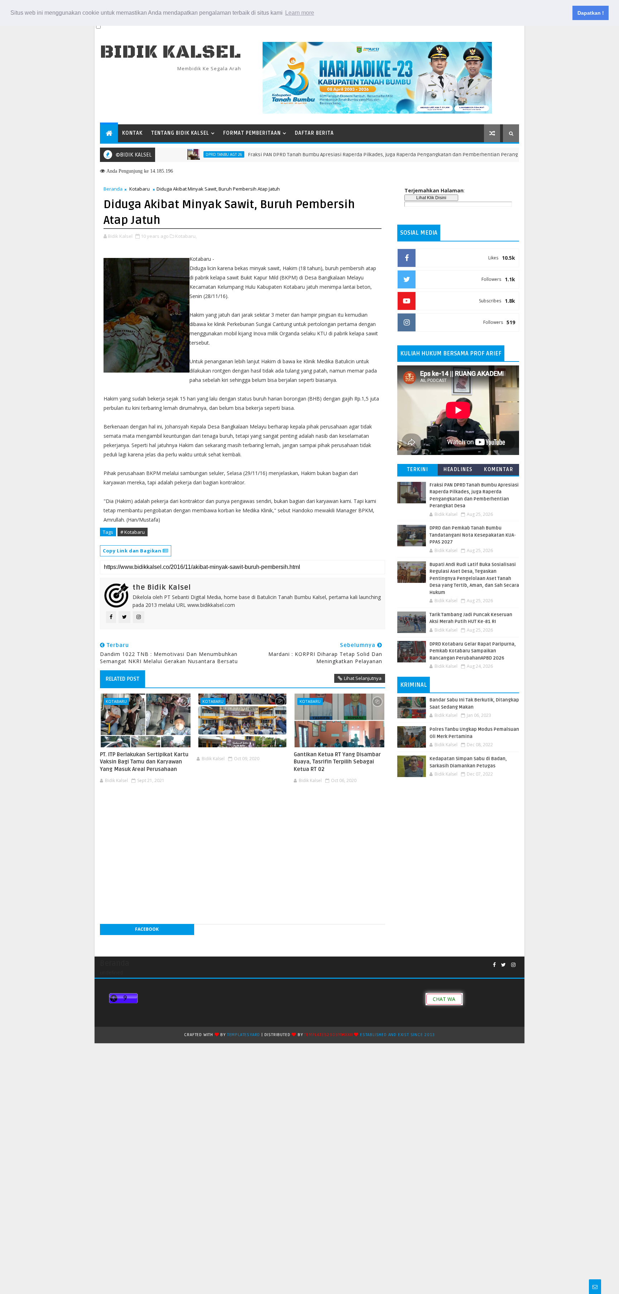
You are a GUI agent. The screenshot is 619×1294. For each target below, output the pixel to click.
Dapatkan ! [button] (590, 13)
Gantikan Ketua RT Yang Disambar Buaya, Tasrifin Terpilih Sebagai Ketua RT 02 (337, 761)
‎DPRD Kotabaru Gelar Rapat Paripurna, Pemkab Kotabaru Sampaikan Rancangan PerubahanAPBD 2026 (473, 651)
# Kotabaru (132, 532)
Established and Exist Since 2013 (397, 1034)
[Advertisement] (242, 807)
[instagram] (513, 965)
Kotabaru (139, 189)
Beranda (113, 189)
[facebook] (494, 965)
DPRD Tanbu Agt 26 (193, 154)
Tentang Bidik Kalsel (180, 133)
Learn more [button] (299, 13)
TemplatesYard (243, 1034)
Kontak (132, 133)
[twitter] (503, 965)
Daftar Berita (314, 133)
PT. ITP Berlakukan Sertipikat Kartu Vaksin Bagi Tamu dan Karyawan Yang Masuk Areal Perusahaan (144, 761)
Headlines (458, 469)
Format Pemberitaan (252, 133)
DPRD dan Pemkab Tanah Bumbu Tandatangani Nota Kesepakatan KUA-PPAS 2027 (473, 535)
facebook (147, 929)
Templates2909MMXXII (328, 1034)
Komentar (498, 469)
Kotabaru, (186, 236)
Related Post (122, 679)
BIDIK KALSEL (170, 52)
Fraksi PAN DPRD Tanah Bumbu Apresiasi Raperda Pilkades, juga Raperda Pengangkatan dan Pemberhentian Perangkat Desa (362, 155)
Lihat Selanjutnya (363, 678)
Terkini (417, 469)
